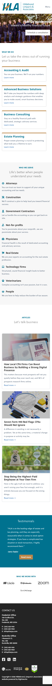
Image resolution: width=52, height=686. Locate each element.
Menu (47, 6)
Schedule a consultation (37, 32)
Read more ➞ (26, 385)
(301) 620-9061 (9, 629)
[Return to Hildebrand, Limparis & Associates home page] (18, 7)
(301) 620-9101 (9, 626)
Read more (26, 557)
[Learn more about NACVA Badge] (27, 669)
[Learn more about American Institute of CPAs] (6, 669)
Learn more (16, 77)
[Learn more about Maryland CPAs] (18, 669)
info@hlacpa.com (10, 631)
